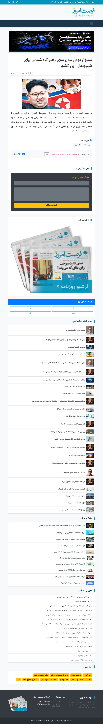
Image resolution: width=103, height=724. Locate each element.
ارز (73, 308)
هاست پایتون (64, 679)
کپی (46, 154)
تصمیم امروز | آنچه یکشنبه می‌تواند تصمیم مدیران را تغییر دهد (72, 642)
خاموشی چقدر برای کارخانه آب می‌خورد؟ (79, 646)
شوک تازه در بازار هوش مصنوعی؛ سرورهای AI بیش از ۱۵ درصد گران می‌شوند (67, 624)
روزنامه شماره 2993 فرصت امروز (81, 660)
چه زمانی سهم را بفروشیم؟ (83, 601)
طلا (30, 308)
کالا (30, 313)
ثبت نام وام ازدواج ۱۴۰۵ (30, 679)
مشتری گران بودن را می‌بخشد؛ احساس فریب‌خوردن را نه (73, 597)
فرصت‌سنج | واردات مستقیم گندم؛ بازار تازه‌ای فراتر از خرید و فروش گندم (69, 637)
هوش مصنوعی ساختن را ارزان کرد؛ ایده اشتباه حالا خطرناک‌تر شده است (68, 610)
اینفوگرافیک (56, 706)
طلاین (18, 679)
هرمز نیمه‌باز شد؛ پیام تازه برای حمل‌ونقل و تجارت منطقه (74, 633)
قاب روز (77, 145)
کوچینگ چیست (76, 675)
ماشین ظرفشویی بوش (41, 675)
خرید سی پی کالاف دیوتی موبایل (81, 679)
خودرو (73, 313)
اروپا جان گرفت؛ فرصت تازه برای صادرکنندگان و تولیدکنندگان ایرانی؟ (70, 619)
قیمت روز (57, 701)
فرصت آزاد (87, 145)
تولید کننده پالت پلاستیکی (49, 679)
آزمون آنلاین (87, 675)
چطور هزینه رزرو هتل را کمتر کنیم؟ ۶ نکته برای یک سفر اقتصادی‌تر (70, 606)
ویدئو (58, 704)
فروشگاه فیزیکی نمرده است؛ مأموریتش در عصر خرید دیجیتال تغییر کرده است (66, 615)
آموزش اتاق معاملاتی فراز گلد (59, 675)
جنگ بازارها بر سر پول (85, 651)
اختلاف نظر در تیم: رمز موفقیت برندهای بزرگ (77, 628)
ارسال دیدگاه (51, 205)
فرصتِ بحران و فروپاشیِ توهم (82, 655)
